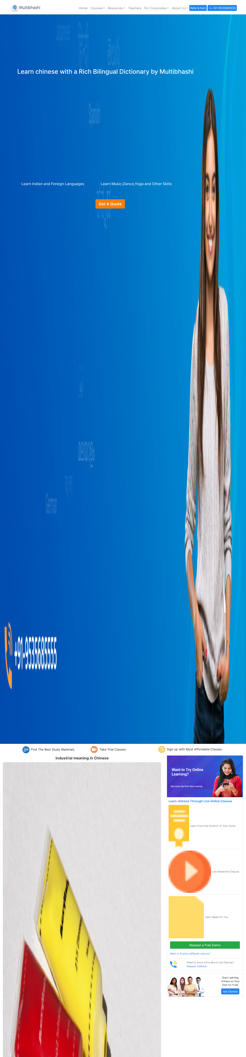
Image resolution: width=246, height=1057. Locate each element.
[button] (97, 8)
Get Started (230, 991)
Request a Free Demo (205, 945)
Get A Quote (110, 204)
